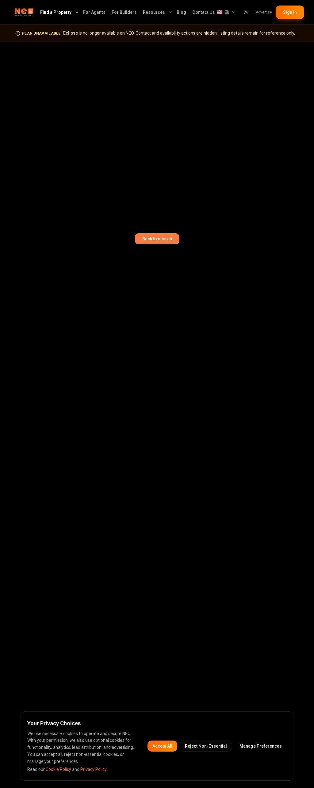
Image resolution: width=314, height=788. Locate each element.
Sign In (290, 12)
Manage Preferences (260, 746)
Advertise (264, 12)
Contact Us (203, 12)
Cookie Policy (58, 769)
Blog (181, 12)
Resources (154, 12)
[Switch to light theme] (246, 12)
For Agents (94, 12)
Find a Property (55, 12)
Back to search (157, 238)
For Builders (124, 12)
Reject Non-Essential (206, 746)
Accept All (162, 746)
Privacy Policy (93, 769)
